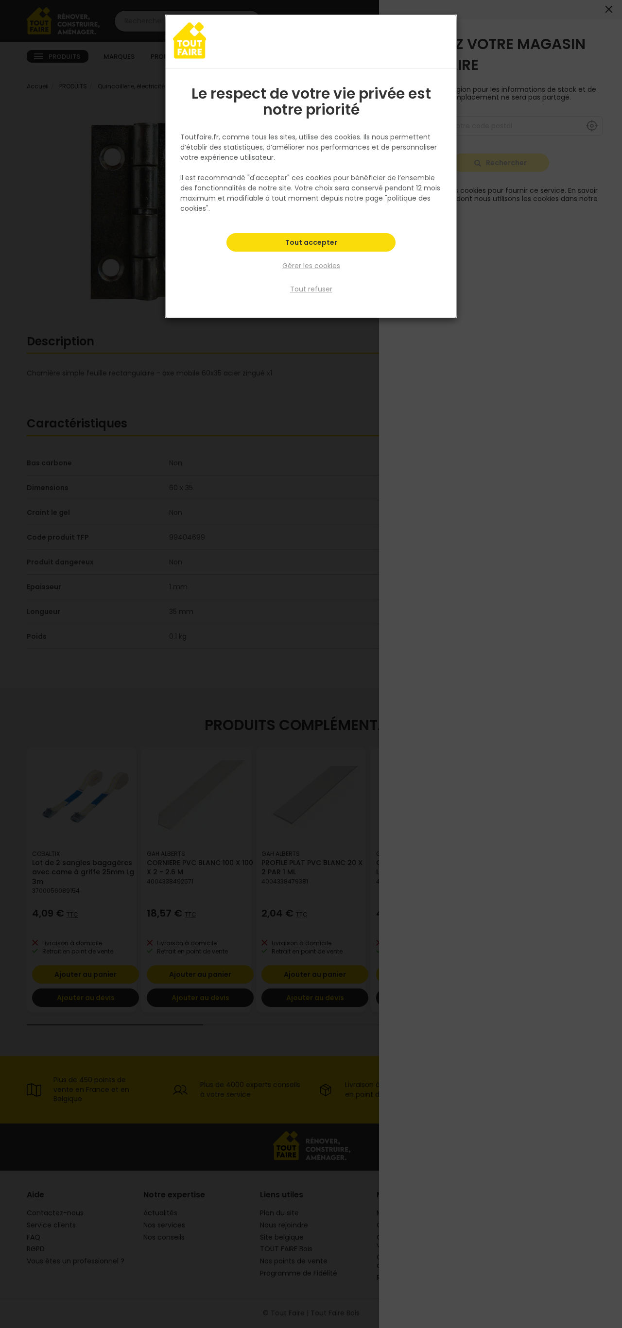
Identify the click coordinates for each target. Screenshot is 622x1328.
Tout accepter (311, 242)
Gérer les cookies (311, 266)
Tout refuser (311, 289)
